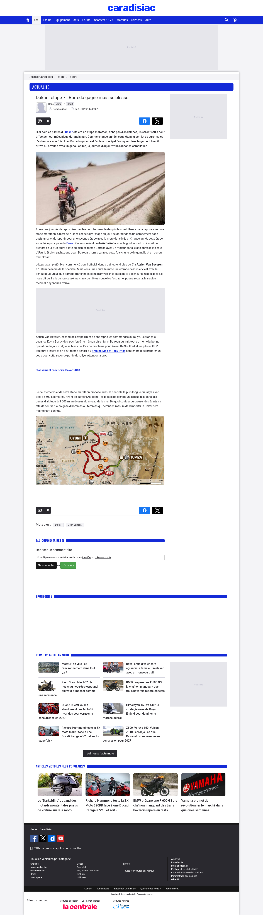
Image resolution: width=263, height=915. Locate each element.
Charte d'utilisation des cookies (187, 872)
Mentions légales (180, 865)
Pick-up (81, 874)
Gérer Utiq (176, 879)
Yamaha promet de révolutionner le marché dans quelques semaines (202, 805)
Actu (36, 20)
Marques (122, 20)
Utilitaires (81, 877)
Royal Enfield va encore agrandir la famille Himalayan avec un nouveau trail (145, 668)
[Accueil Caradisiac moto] (28, 19)
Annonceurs (103, 888)
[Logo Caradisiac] (131, 14)
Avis (76, 20)
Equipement (62, 20)
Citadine (34, 863)
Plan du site (177, 862)
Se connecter (46, 565)
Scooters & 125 (103, 20)
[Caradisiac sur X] (43, 839)
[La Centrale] (80, 910)
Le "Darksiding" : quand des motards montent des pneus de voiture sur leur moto (58, 805)
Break (33, 874)
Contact (88, 888)
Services (136, 20)
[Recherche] (227, 20)
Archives (175, 859)
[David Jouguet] (41, 112)
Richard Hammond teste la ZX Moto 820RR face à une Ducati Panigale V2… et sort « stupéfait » (107, 806)
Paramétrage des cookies (184, 876)
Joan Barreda (75, 524)
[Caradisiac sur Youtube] (60, 839)
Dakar (69, 132)
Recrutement (172, 888)
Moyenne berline (38, 867)
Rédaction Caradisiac (125, 888)
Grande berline (37, 870)
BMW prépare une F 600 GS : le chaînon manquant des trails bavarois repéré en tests (145, 687)
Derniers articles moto (52, 655)
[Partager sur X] (158, 120)
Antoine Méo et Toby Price (108, 351)
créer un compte (103, 557)
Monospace (36, 877)
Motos (126, 863)
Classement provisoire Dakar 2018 (58, 370)
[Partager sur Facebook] (145, 120)
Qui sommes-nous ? (150, 888)
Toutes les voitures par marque (138, 870)
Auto (148, 20)
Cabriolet (81, 867)
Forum (86, 20)
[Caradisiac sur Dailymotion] (52, 839)
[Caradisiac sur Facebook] (34, 839)
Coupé (80, 863)
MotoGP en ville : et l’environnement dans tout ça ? (78, 668)
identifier (86, 557)
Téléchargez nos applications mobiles (58, 848)
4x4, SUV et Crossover (88, 870)
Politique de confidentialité (184, 869)
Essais (47, 20)
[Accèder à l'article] (48, 667)
